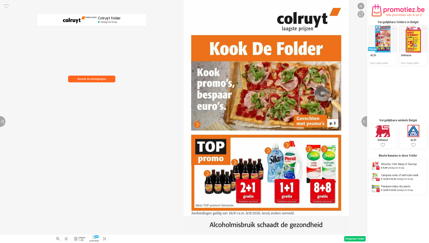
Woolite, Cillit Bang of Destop (399, 164)
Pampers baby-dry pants (395, 186)
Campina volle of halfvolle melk (399, 175)
